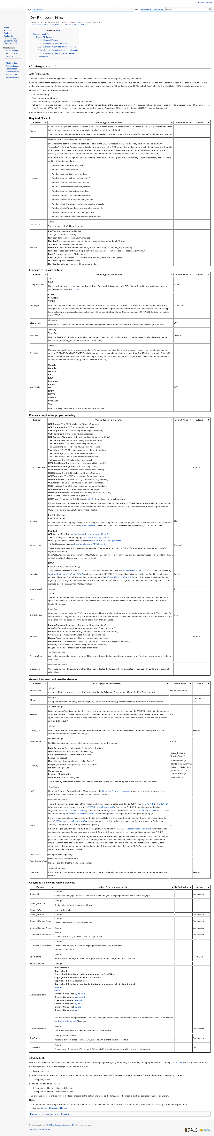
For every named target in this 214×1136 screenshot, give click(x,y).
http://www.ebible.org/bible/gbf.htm (90, 534)
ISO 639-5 (76, 813)
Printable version (12, 72)
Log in (194, 2)
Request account (205, 2)
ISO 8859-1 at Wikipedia (118, 577)
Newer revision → (73, 24)
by (76, 1010)
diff (33, 24)
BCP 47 (176, 1062)
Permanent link (12, 75)
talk (71, 22)
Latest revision (55, 24)
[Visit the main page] (12, 11)
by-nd (77, 1003)
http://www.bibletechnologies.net (104, 541)
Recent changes (12, 51)
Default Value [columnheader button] (181, 122)
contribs (77, 22)
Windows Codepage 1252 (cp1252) (64, 574)
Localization (66, 1114)
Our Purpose (9, 33)
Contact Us (8, 36)
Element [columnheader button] (37, 122)
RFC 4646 (147, 804)
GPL (56, 990)
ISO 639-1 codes (93, 807)
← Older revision (41, 24)
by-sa (77, 1007)
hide (58, 30)
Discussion (37, 9)
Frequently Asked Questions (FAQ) (11, 40)
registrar (108, 807)
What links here (12, 63)
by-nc (77, 1000)
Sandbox (9, 56)
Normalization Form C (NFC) (136, 571)
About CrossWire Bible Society (39, 1129)
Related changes (12, 66)
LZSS (75, 289)
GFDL (57, 987)
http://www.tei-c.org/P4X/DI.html (88, 544)
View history (158, 9)
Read (137, 9)
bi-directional (88, 526)
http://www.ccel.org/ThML (95, 537)
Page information (12, 77)
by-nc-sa (79, 997)
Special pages (11, 69)
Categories (35, 1114)
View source (146, 9)
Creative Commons (67, 1021)
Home (6, 28)
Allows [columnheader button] (199, 122)
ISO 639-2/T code (73, 810)
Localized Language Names (54, 1108)
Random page (11, 53)
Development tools (50, 1114)
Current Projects (10, 44)
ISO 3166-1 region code (128, 829)
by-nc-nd (79, 994)
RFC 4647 (160, 804)
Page (29, 9)
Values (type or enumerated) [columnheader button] (109, 122)
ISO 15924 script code (62, 821)
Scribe (66, 22)
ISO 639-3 (137, 810)
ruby (89, 499)
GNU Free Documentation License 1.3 (60, 1125)
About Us (7, 30)
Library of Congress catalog (115, 791)
